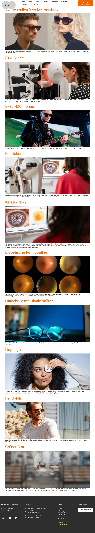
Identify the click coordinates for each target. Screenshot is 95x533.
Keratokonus (15, 153)
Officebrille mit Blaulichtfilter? (29, 301)
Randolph (13, 398)
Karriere (54, 2)
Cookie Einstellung (64, 519)
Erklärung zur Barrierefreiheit (62, 511)
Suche (36, 4)
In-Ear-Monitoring (19, 106)
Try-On (65, 2)
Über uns (45, 2)
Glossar (60, 508)
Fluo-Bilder (14, 58)
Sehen (29, 2)
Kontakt (25, 4)
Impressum (61, 515)
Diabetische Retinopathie (26, 252)
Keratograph (15, 202)
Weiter (87, 494)
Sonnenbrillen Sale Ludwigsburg (32, 9)
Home (23, 2)
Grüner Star (14, 447)
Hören (37, 2)
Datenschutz (62, 517)
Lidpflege (13, 349)
